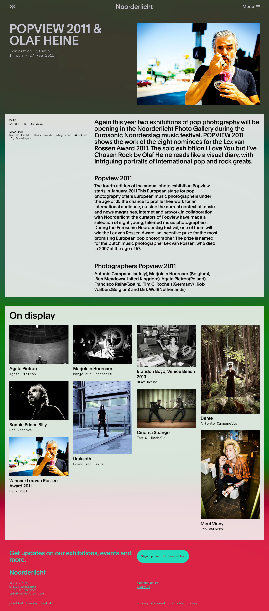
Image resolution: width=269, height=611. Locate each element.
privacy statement (151, 603)
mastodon (47, 603)
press (192, 603)
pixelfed (16, 603)
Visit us (143, 587)
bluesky (32, 603)
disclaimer (176, 603)
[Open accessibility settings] (12, 7)
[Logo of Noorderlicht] (134, 6)
